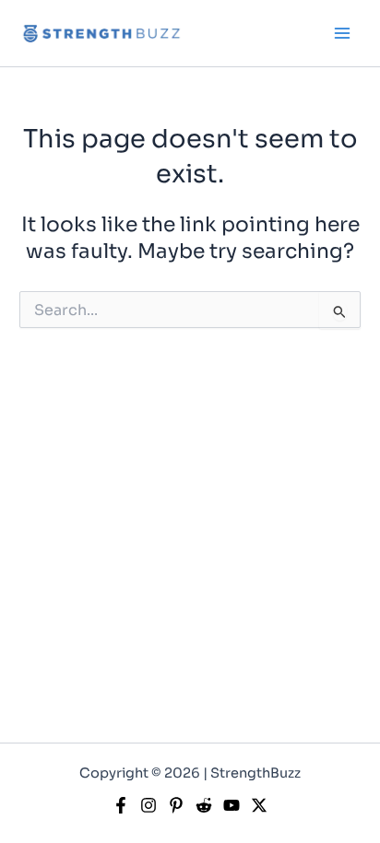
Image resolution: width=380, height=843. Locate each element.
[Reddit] (204, 805)
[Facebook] (121, 805)
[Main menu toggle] (342, 33)
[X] (259, 805)
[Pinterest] (176, 805)
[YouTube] (231, 805)
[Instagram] (148, 805)
